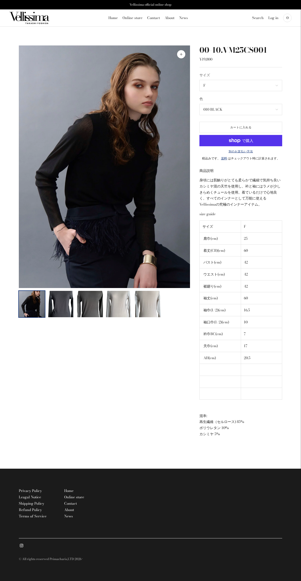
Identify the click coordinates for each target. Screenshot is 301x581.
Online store (133, 17)
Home (113, 17)
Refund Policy (30, 509)
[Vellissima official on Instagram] (21, 546)
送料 (224, 158)
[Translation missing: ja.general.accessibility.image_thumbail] (32, 304)
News (183, 17)
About (169, 17)
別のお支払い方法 (241, 151)
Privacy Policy (30, 490)
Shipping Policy (31, 503)
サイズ (204, 75)
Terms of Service (33, 516)
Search (258, 17)
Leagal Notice (30, 497)
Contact (153, 17)
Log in (273, 17)
